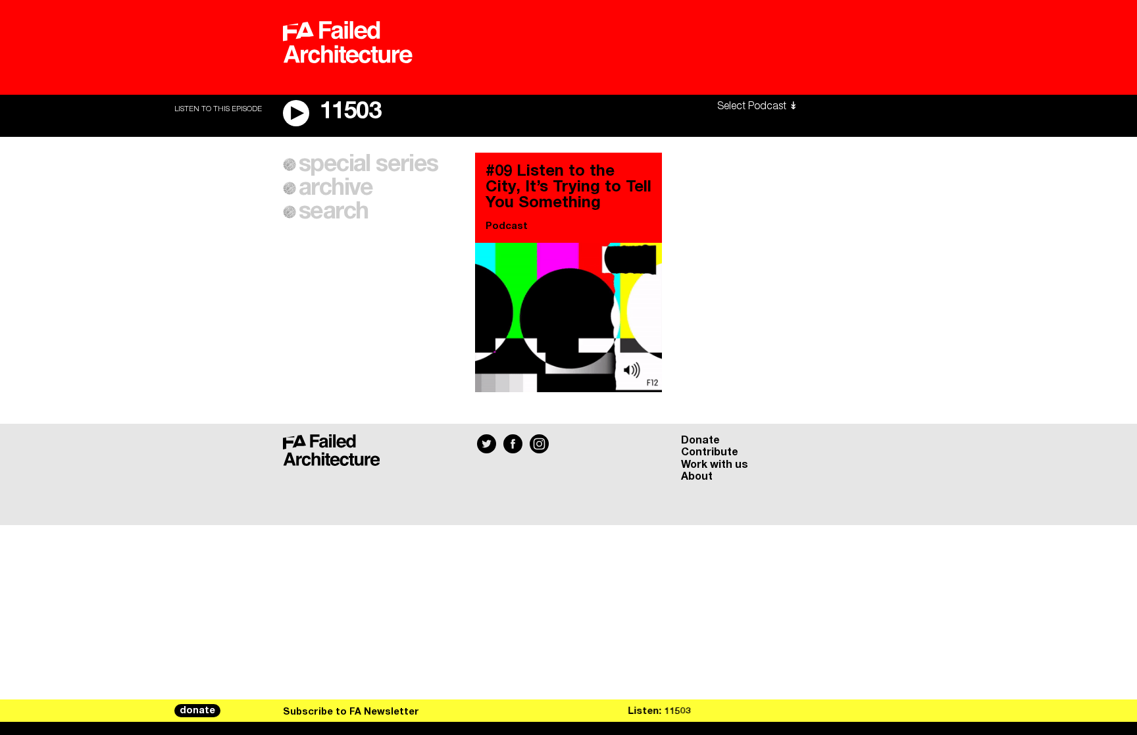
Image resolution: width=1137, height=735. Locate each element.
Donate (700, 440)
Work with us (714, 464)
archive (336, 188)
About (697, 476)
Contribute (709, 452)
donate (197, 710)
